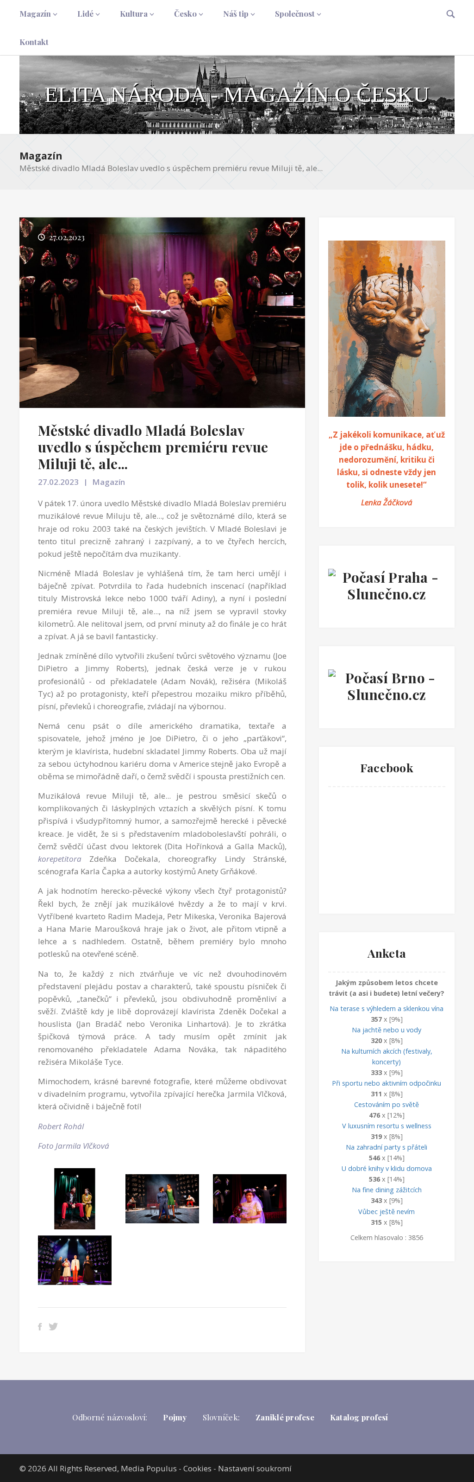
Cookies (197, 1468)
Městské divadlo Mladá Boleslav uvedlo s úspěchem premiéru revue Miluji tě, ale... (153, 447)
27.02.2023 (58, 482)
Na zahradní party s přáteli (386, 1147)
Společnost (295, 13)
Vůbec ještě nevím (386, 1211)
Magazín (35, 13)
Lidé (85, 13)
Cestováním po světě (386, 1104)
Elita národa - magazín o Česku (237, 94)
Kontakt (34, 42)
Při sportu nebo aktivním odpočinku (386, 1083)
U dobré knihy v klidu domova (387, 1168)
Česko (185, 13)
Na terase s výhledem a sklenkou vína (386, 1008)
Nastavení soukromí (255, 1468)
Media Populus (149, 1468)
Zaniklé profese (285, 1417)
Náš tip (236, 13)
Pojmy (175, 1417)
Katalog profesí (359, 1417)
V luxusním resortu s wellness (386, 1125)
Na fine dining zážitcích (387, 1189)
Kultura (134, 13)
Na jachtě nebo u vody (386, 1029)
